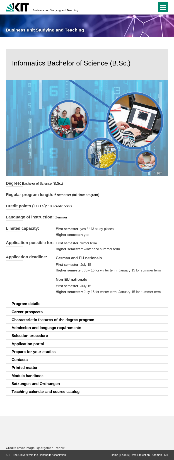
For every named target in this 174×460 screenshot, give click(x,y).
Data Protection (140, 455)
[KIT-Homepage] (17, 7)
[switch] (144, 7)
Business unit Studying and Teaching (55, 10)
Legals (124, 455)
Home (114, 455)
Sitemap (157, 455)
